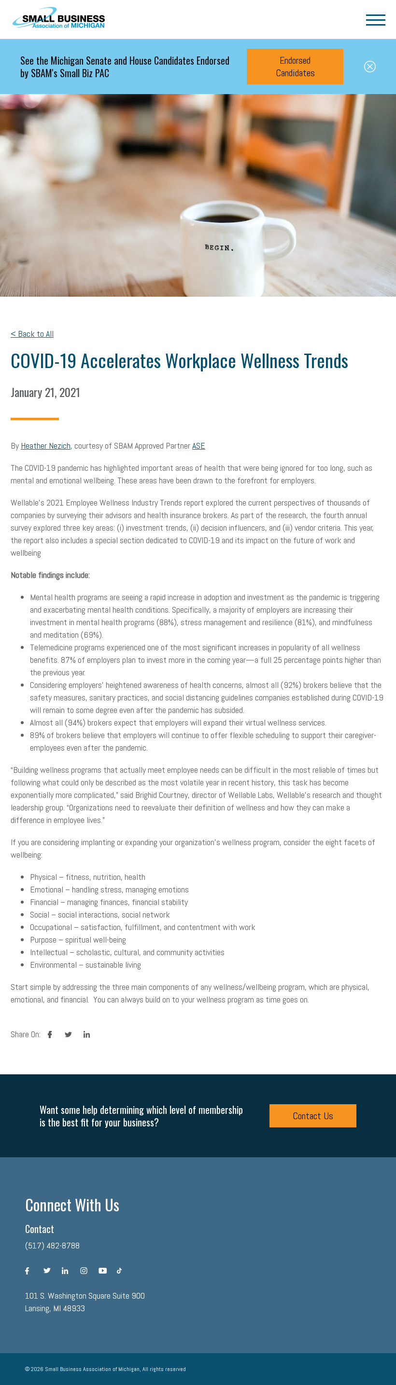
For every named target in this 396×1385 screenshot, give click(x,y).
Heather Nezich (46, 445)
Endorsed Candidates (295, 66)
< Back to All (32, 333)
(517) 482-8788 (52, 1245)
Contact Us (313, 1116)
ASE (198, 445)
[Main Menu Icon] (375, 19)
